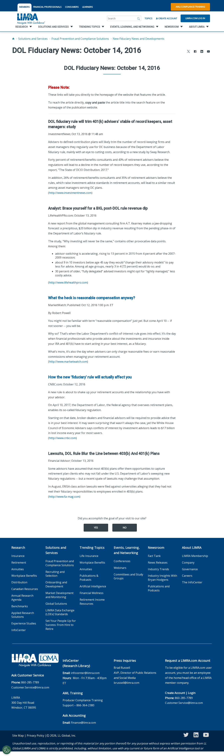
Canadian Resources (24, 589)
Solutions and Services (33, 39)
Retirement (18, 562)
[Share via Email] (208, 52)
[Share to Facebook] (195, 52)
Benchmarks (19, 606)
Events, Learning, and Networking (127, 550)
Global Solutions (56, 604)
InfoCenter (18, 630)
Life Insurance (89, 556)
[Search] (138, 18)
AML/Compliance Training (190, 6)
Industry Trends (158, 569)
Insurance (17, 556)
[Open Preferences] (6, 750)
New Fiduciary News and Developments (138, 39)
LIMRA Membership (195, 556)
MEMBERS (24, 6)
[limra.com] (30, 18)
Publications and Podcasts (159, 588)
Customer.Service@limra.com (30, 687)
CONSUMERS (72, 6)
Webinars (120, 568)
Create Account (167, 18)
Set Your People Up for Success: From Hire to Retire (61, 625)
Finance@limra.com (83, 723)
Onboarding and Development (56, 584)
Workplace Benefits (24, 576)
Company (188, 562)
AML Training (73, 693)
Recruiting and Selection (55, 574)
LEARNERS (87, 6)
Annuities (17, 569)
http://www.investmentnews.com (70, 193)
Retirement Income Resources (92, 602)
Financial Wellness (91, 593)
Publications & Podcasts (89, 578)
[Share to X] (188, 52)
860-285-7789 (30, 682)
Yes (96, 527)
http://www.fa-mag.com (64, 497)
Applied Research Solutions (22, 615)
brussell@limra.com (126, 683)
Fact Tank (154, 556)
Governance (190, 569)
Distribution (19, 582)
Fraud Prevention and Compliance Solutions (80, 39)
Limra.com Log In (195, 18)
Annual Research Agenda (22, 598)
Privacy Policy (35, 735)
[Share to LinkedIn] (201, 52)
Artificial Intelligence (93, 586)
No (125, 527)
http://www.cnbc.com (62, 438)
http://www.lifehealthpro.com (68, 282)
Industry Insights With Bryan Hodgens (162, 578)
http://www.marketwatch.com (68, 361)
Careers (187, 576)
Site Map (18, 735)
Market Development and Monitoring (60, 595)
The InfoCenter (192, 582)
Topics (148, 18)
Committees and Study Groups (128, 576)
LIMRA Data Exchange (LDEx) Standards (60, 612)
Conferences (122, 561)
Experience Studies (23, 623)
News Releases (157, 562)
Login (191, 693)
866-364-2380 (85, 705)
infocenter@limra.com (85, 673)
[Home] (13, 39)
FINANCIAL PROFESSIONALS (47, 6)
